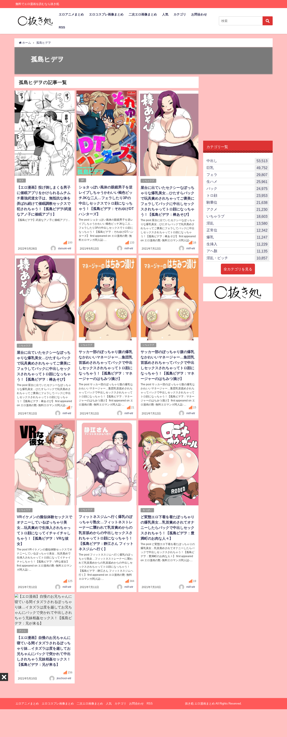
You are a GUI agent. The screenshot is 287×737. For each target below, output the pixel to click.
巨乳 (237, 168)
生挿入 (237, 244)
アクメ (237, 209)
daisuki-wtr (64, 248)
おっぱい (147, 510)
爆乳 (237, 237)
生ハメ (237, 181)
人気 (165, 14)
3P (82, 180)
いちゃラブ (148, 181)
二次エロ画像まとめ (143, 14)
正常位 (237, 230)
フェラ (237, 175)
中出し (237, 161)
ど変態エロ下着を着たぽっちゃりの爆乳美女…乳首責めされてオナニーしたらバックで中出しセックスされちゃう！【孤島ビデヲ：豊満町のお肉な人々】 (167, 527)
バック (237, 188)
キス (21, 180)
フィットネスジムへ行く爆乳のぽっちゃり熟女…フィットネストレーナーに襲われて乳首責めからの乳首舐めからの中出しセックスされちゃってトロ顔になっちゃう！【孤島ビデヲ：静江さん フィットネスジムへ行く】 (106, 533)
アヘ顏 (237, 251)
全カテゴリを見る (238, 269)
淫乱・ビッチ (237, 258)
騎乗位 (237, 202)
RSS (62, 27)
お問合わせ (199, 14)
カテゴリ (180, 14)
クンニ (22, 631)
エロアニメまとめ (71, 14)
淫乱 (237, 223)
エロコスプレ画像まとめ (106, 14)
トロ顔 (237, 195)
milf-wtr (128, 248)
